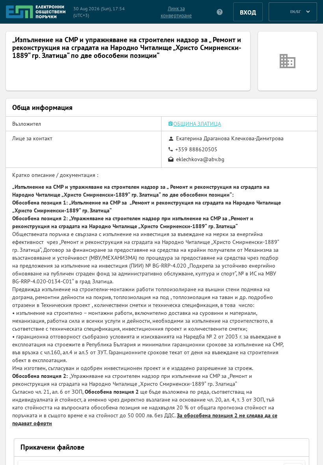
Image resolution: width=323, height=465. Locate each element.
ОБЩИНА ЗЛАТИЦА (197, 123)
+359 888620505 (196, 149)
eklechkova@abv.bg (200, 159)
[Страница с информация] (220, 11)
